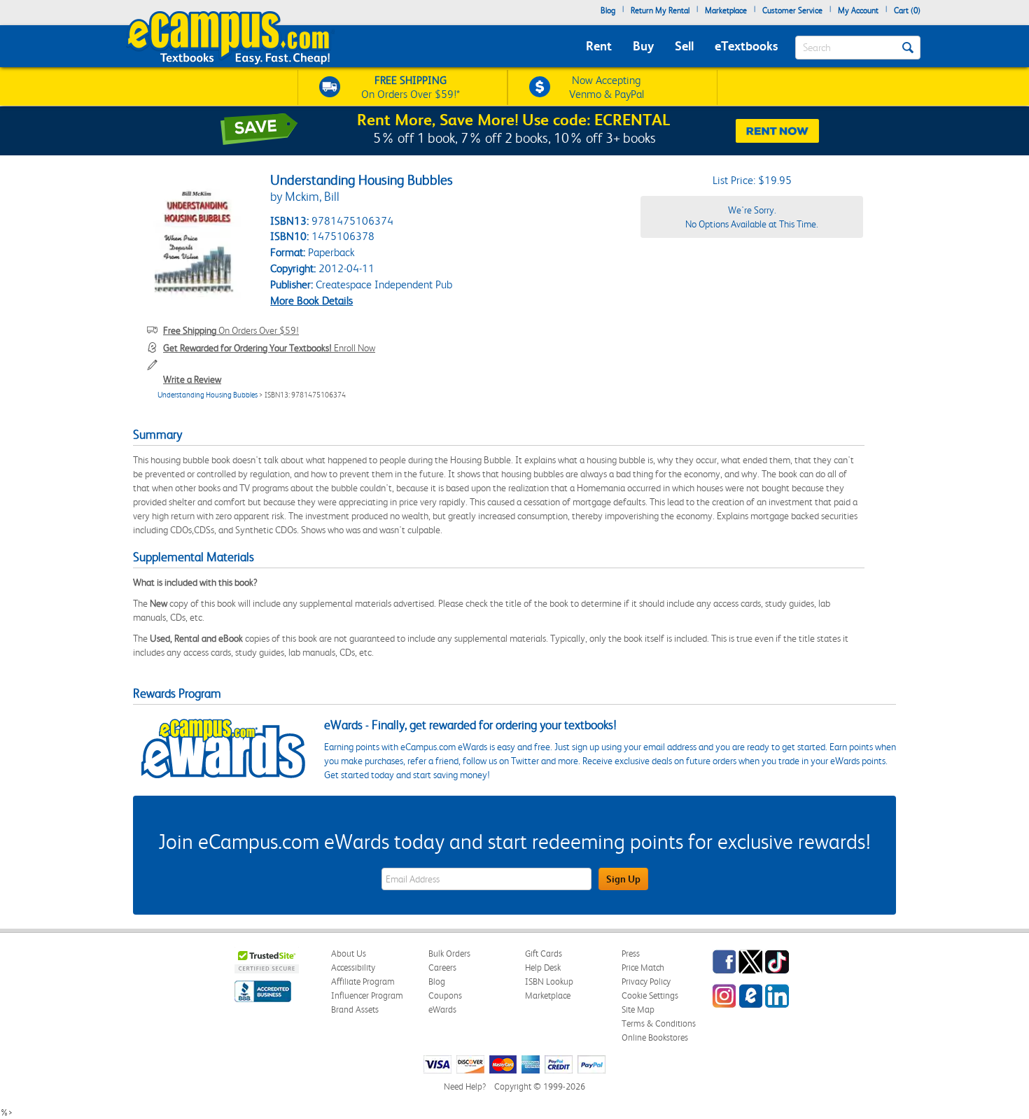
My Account (858, 10)
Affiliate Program (363, 981)
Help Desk (543, 967)
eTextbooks (746, 45)
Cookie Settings (650, 995)
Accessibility (353, 967)
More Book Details (311, 300)
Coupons (445, 995)
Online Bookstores (655, 1037)
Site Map (638, 1009)
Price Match (643, 967)
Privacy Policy (646, 981)
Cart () (907, 10)
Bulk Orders (449, 953)
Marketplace (726, 10)
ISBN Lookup (549, 981)
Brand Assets (355, 1009)
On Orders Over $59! (231, 330)
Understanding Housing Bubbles (208, 395)
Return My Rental (660, 10)
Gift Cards (543, 953)
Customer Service (792, 10)
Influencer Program (367, 995)
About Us (348, 953)
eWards (442, 1009)
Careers (442, 967)
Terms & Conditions (659, 1023)
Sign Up (623, 879)
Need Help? (465, 1086)
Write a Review (192, 379)
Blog (608, 10)
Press (631, 953)
